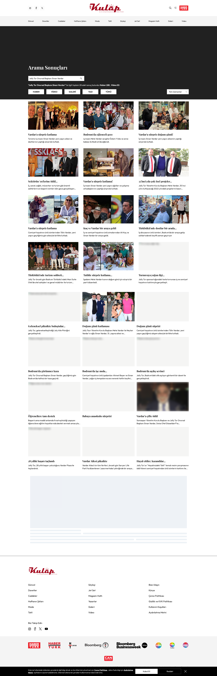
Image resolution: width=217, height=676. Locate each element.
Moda (97, 21)
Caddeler (61, 21)
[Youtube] (46, 629)
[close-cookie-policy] (185, 671)
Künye (152, 590)
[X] (40, 629)
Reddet (170, 671)
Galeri (170, 21)
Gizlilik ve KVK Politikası (160, 601)
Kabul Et (146, 671)
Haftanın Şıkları (80, 21)
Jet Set (137, 21)
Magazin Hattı (154, 21)
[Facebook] (35, 629)
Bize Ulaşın (154, 584)
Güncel (31, 21)
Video (184, 21)
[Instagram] (29, 629)
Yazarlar (92, 601)
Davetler (45, 21)
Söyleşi (123, 21)
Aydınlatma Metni (157, 612)
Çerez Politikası (156, 595)
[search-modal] (170, 8)
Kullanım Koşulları (157, 606)
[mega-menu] (175, 8)
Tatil (110, 21)
